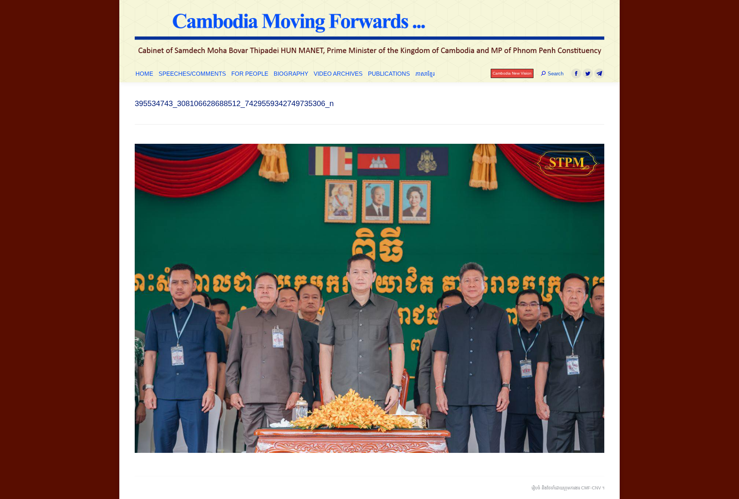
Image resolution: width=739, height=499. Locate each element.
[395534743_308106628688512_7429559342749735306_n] (369, 298)
